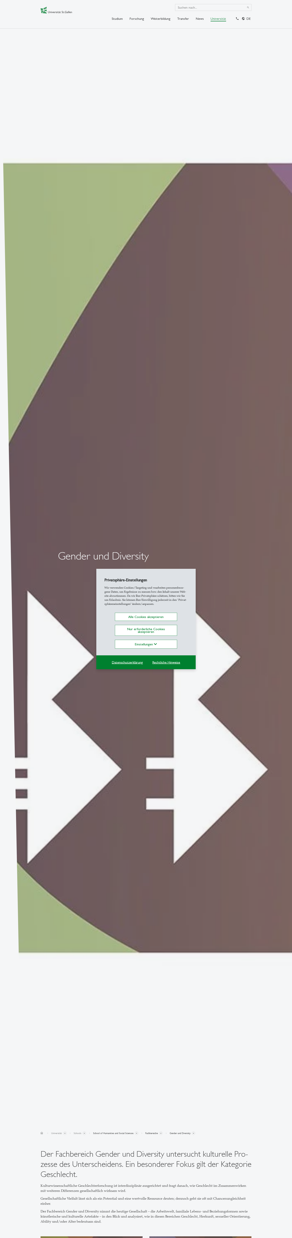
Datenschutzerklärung (127, 662)
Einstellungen (144, 644)
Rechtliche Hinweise (166, 662)
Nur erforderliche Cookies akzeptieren (146, 630)
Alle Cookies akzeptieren (146, 617)
